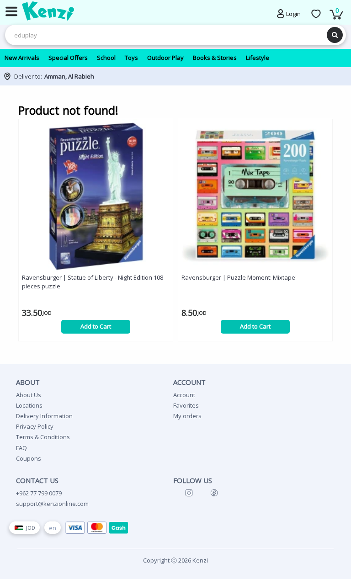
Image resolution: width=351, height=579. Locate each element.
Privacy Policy (34, 426)
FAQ (21, 448)
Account (184, 395)
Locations (29, 405)
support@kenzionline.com (52, 503)
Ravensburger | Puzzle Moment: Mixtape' (239, 277)
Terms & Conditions (43, 437)
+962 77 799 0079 (39, 493)
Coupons (28, 458)
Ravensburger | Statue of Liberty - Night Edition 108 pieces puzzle (92, 281)
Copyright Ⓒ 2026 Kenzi (175, 560)
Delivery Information (44, 416)
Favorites (186, 405)
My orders (187, 416)
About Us (28, 395)
